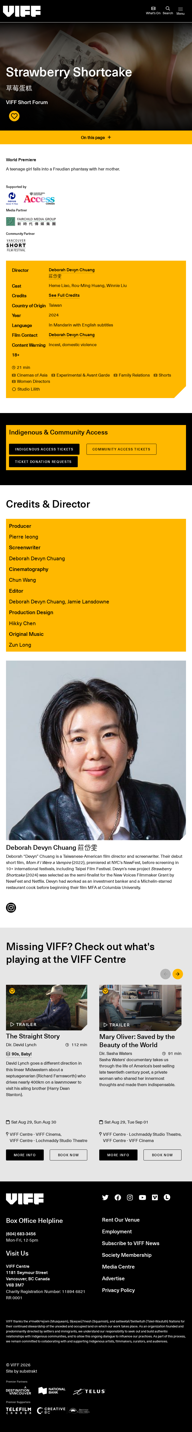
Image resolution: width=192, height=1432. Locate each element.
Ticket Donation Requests (43, 461)
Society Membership (127, 1255)
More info (25, 1154)
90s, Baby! (22, 1054)
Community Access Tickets (121, 449)
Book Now (68, 1154)
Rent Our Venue (121, 1219)
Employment (117, 1231)
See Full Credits (64, 295)
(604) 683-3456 (21, 1234)
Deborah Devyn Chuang (72, 334)
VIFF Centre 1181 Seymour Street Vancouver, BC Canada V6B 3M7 (28, 1275)
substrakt (28, 1371)
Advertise (113, 1278)
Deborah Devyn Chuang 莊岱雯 (72, 273)
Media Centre (118, 1266)
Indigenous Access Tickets (44, 449)
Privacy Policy (118, 1290)
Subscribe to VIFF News (131, 1243)
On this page (93, 137)
